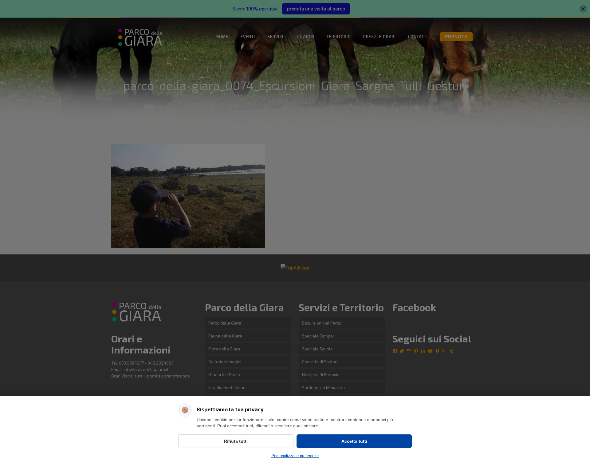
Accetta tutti (354, 441)
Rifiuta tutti (236, 441)
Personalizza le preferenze (295, 455)
